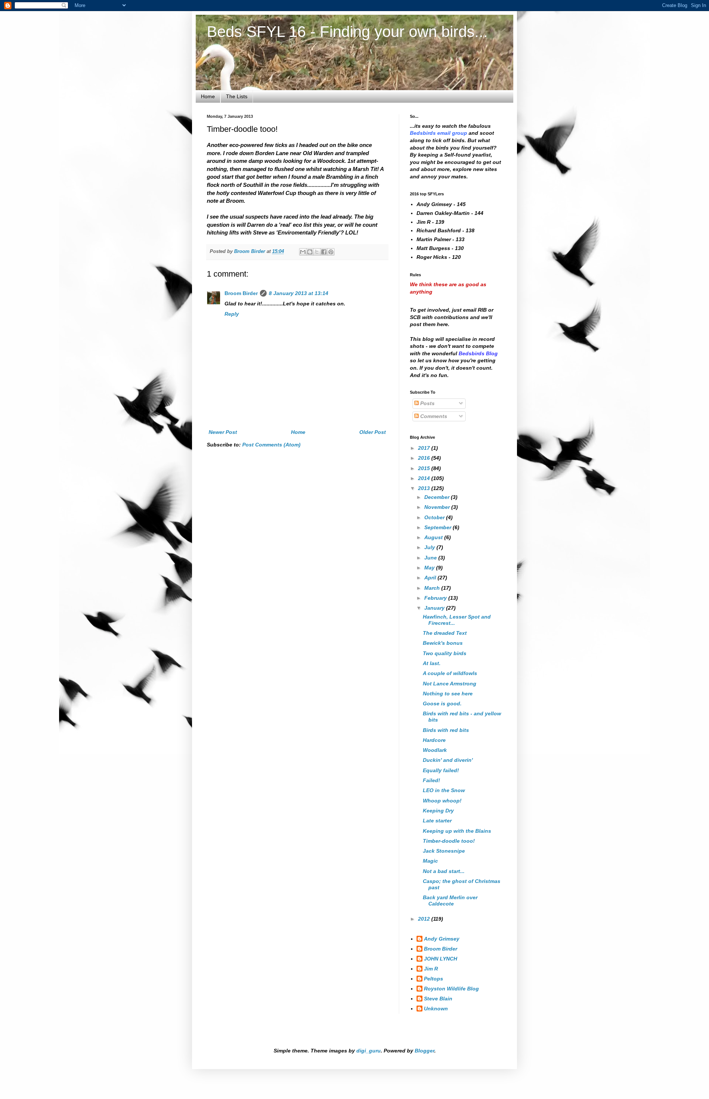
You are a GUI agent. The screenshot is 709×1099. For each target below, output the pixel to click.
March (432, 588)
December (437, 497)
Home (208, 96)
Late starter (437, 821)
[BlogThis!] (310, 252)
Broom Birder (241, 293)
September (438, 527)
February (436, 598)
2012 (424, 919)
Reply (232, 314)
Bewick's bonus (443, 643)
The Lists (236, 96)
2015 (424, 468)
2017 (424, 448)
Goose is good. (442, 703)
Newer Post (223, 432)
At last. (432, 663)
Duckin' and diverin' (448, 760)
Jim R (431, 969)
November (437, 507)
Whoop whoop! (442, 801)
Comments (433, 416)
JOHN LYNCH (440, 959)
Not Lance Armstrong (449, 684)
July (430, 547)
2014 (424, 478)
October (435, 517)
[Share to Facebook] (324, 252)
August (434, 537)
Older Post (372, 432)
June (431, 558)
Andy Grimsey (441, 939)
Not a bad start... (444, 871)
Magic (430, 861)
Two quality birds (444, 653)
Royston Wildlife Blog (451, 989)
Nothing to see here (448, 693)
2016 (424, 458)
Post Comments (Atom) (271, 445)
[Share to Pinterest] (331, 252)
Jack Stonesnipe (444, 851)
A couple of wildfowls (450, 673)
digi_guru (368, 1051)
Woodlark (435, 750)
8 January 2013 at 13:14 (298, 293)
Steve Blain (438, 999)
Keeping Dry (438, 811)
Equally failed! (441, 770)
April (431, 578)
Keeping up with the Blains (457, 831)
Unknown (436, 1008)
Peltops (433, 979)
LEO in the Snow (444, 790)
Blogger (424, 1051)
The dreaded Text (445, 633)
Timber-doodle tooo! (449, 841)
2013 (424, 488)
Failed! (431, 780)
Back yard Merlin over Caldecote (450, 900)
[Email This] (302, 252)
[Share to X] (317, 252)
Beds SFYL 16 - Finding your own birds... (347, 31)
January (435, 608)
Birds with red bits (446, 730)
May (430, 568)
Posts (427, 403)
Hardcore (434, 740)
